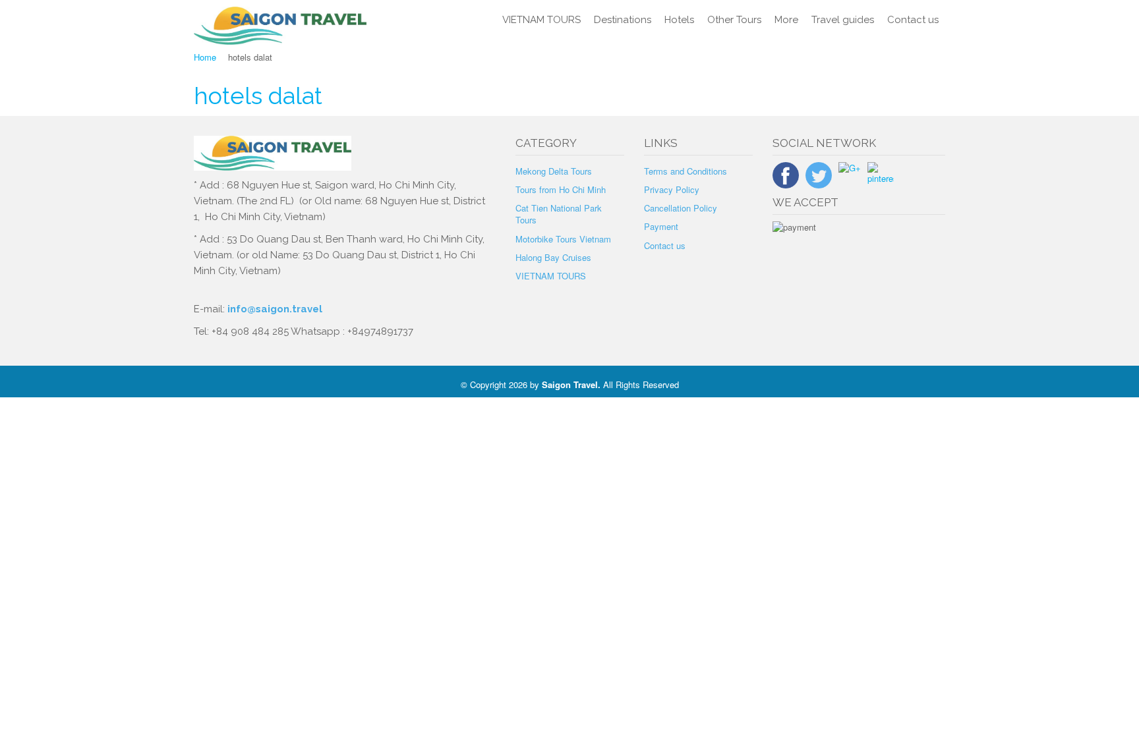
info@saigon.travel (273, 309)
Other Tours (734, 20)
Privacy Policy (671, 189)
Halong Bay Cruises (553, 257)
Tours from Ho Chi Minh (560, 189)
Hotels (679, 20)
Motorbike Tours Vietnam (563, 239)
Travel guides (842, 20)
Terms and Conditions (685, 171)
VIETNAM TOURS (541, 20)
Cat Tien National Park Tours (558, 214)
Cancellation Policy (680, 208)
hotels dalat (258, 95)
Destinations (622, 20)
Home (205, 57)
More (786, 20)
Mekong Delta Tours (553, 171)
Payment (661, 226)
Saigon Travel (570, 384)
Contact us (913, 20)
